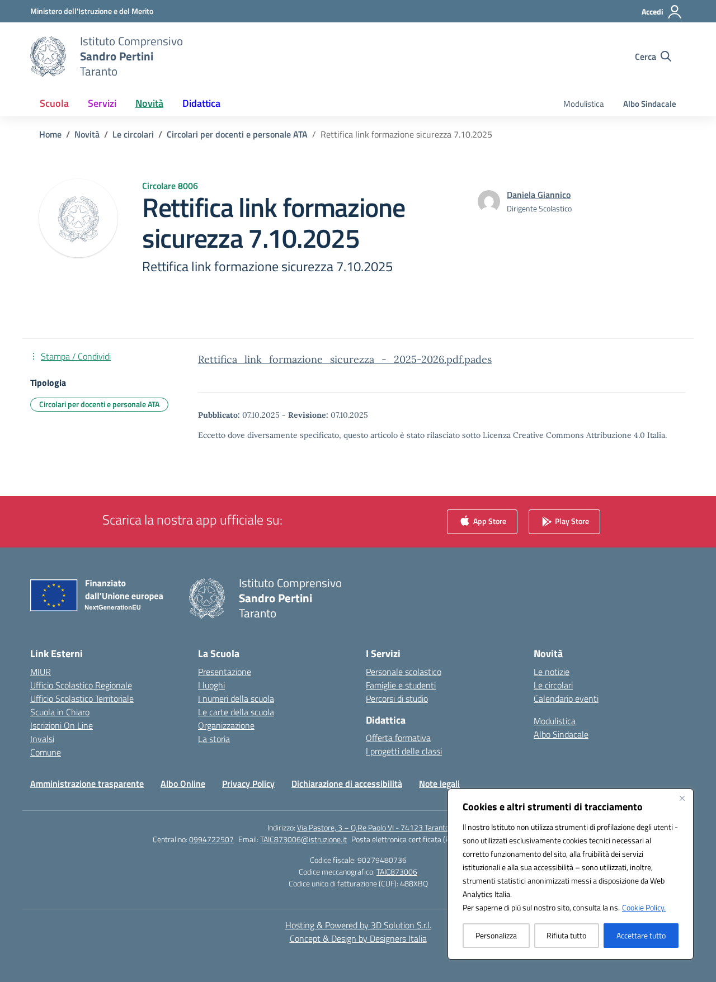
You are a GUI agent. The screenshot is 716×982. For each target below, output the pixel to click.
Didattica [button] (201, 103)
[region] (570, 874)
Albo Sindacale (649, 103)
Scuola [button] (54, 103)
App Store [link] (489, 520)
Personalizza (496, 935)
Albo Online (183, 783)
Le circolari (553, 685)
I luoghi (211, 685)
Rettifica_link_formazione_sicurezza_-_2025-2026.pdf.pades (345, 359)
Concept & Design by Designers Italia (358, 938)
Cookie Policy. (644, 907)
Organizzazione (226, 725)
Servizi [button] (102, 103)
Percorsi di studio (397, 698)
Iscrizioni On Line (61, 725)
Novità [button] (149, 103)
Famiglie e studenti (401, 685)
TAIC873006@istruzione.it (303, 839)
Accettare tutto (641, 935)
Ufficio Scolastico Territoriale (82, 698)
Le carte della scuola (236, 712)
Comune (45, 752)
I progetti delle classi (404, 751)
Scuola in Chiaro (60, 712)
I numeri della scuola (236, 698)
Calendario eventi (566, 698)
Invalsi (42, 738)
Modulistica (583, 103)
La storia (214, 738)
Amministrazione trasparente (87, 783)
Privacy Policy (248, 783)
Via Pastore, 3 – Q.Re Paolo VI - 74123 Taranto (373, 827)
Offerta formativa (398, 737)
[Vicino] (682, 798)
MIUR (40, 671)
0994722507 (211, 839)
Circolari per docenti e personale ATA (99, 404)
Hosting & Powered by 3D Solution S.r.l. (358, 925)
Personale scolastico (403, 671)
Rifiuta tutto (566, 935)
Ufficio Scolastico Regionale (81, 685)
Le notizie (551, 671)
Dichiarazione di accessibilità (346, 783)
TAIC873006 (396, 871)
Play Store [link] (571, 520)
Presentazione (224, 671)
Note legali (439, 783)
